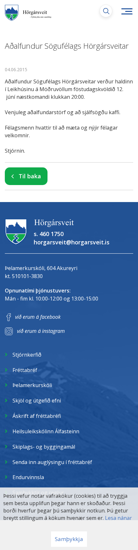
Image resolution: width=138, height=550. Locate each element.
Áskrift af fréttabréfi (37, 415)
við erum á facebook (38, 316)
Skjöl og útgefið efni (37, 400)
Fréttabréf (25, 370)
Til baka (30, 176)
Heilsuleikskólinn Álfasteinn (46, 431)
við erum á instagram (41, 330)
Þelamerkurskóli (32, 385)
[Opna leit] (105, 10)
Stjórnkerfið (27, 354)
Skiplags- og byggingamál (44, 446)
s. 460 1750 (49, 234)
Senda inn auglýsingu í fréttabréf (52, 462)
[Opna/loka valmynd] (127, 11)
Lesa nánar (118, 517)
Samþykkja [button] (69, 539)
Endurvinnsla (28, 477)
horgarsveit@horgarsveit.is (71, 242)
